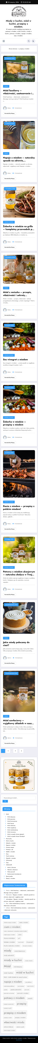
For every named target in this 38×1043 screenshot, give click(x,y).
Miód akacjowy (11, 817)
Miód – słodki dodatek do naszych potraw (15, 977)
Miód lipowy (10, 823)
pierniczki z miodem (22, 993)
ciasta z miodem (23, 922)
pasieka (5, 989)
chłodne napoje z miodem (10, 922)
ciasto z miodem (12, 927)
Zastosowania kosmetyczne (14, 874)
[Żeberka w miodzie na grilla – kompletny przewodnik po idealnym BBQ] (19, 202)
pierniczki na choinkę (9, 993)
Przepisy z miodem (8, 222)
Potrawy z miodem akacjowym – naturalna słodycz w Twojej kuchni (19, 573)
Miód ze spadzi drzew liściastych (16, 836)
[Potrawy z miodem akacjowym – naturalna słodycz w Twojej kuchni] (19, 550)
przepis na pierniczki (9, 1004)
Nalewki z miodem (11, 843)
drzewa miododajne (9, 938)
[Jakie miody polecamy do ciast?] (19, 618)
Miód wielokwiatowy (12, 830)
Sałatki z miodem (10, 852)
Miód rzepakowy (11, 828)
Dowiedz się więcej (9, 113)
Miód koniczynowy (12, 821)
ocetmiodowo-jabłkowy (9, 986)
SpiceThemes (19, 1040)
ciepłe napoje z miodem (9, 934)
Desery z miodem (10, 878)
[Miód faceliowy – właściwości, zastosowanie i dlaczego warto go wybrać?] (19, 69)
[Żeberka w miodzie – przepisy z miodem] (19, 399)
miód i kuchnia (8, 973)
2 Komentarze (18, 173)
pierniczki (27, 989)
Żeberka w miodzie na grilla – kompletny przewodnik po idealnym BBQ (18, 228)
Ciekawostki (9, 865)
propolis (30, 998)
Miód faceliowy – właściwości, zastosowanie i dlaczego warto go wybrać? (18, 92)
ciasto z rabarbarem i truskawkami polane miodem (15, 931)
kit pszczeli (30, 942)
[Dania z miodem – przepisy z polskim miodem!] (19, 474)
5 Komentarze (18, 242)
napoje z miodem (13, 981)
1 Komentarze (18, 108)
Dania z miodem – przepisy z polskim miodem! (18, 508)
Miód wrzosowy (11, 832)
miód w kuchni (25, 972)
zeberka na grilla (20, 1027)
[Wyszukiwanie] (29, 41)
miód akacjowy (18, 967)
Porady (6, 86)
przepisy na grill (7, 1008)
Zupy (7, 862)
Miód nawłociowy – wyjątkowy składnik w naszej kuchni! (18, 722)
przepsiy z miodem (20, 1018)
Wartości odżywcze (12, 870)
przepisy (21, 1004)
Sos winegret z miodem (15, 359)
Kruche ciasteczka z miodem (12, 946)
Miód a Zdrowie (11, 867)
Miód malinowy (11, 825)
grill (19, 938)
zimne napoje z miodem (9, 1030)
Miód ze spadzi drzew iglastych (15, 834)
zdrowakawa (9, 899)
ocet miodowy (21, 986)
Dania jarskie (9, 876)
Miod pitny (9, 839)
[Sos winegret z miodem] (19, 337)
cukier (19, 935)
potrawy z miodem (14, 998)
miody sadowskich (9, 955)
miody (9, 108)
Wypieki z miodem (11, 858)
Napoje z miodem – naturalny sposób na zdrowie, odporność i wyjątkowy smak (19, 159)
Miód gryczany (11, 819)
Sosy (7, 854)
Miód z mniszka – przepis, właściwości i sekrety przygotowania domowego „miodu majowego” (17, 294)
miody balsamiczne (19, 951)
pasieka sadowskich (16, 990)
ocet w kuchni (30, 986)
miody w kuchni (13, 960)
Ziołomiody (9, 860)
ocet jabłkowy (28, 982)
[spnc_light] (33, 41)
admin (9, 658)
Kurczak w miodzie (27, 946)
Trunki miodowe (10, 856)
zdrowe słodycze (8, 1027)
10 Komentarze (18, 310)
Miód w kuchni (10, 841)
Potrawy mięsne (10, 847)
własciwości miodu (14, 1022)
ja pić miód (20, 942)
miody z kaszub (28, 960)
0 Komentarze (18, 372)
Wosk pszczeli (11, 872)
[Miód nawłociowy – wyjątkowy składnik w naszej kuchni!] (19, 691)
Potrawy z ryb (9, 849)
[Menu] (3, 41)
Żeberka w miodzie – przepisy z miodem (14, 423)
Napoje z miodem (10, 845)
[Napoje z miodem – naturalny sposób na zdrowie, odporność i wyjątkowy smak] (19, 135)
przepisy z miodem (15, 1013)
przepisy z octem (8, 1017)
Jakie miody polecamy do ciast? (16, 644)
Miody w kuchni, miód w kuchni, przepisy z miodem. (18, 23)
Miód (7, 814)
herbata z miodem (9, 942)
